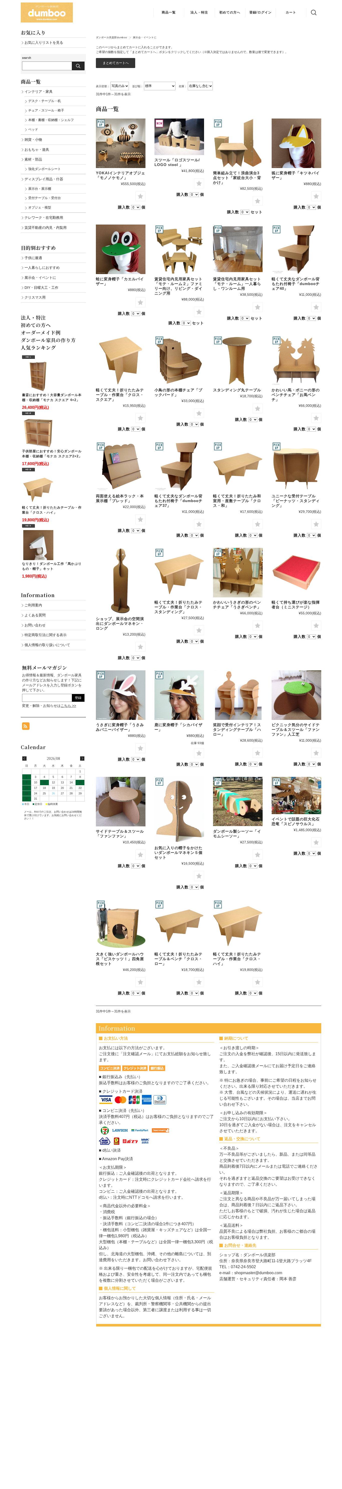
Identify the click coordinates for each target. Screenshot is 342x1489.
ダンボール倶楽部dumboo (111, 37)
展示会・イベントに (40, 278)
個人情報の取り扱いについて (47, 645)
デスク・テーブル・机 (44, 101)
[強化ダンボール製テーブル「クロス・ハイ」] (179, 572)
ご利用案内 (33, 605)
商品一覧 (169, 12)
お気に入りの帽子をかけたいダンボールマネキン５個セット (178, 852)
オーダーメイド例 (41, 332)
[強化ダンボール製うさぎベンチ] (238, 572)
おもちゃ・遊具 (37, 150)
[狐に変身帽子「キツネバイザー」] (296, 143)
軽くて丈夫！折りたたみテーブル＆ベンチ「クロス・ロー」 (178, 959)
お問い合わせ (35, 625)
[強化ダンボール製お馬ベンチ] (296, 360)
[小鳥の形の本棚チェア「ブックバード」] (179, 360)
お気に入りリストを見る (44, 43)
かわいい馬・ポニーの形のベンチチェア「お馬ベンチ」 (296, 395)
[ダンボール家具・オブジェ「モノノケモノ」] (120, 143)
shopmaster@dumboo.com (258, 1273)
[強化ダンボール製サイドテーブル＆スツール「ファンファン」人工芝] (296, 695)
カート (291, 12)
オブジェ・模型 (39, 207)
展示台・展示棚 (39, 189)
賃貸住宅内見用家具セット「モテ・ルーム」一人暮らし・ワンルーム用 (237, 284)
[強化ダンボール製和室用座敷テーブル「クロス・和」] (238, 466)
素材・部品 (33, 159)
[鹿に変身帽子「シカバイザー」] (179, 695)
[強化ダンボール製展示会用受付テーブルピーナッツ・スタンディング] (296, 466)
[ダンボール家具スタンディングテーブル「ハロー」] (238, 695)
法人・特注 (199, 12)
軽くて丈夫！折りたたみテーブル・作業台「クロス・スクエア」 (120, 395)
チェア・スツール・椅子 (46, 110)
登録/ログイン (260, 12)
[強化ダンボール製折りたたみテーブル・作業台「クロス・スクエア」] (120, 360)
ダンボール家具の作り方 (48, 340)
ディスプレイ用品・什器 (44, 179)
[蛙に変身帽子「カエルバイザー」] (120, 249)
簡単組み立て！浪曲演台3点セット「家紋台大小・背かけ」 (237, 178)
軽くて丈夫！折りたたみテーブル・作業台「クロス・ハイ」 (237, 959)
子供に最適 (33, 258)
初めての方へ (229, 12)
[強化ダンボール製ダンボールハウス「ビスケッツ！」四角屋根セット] (120, 924)
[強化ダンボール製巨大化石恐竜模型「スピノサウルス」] (296, 795)
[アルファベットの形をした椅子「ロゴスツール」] (179, 137)
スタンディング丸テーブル (237, 390)
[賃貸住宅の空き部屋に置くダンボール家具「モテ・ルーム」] (238, 249)
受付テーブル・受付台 (44, 198)
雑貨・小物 (33, 140)
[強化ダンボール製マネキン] (179, 810)
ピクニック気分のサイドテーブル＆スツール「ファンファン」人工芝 (296, 729)
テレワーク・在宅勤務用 (44, 218)
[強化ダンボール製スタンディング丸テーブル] (238, 360)
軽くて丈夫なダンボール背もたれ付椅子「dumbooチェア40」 (296, 284)
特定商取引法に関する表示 (46, 635)
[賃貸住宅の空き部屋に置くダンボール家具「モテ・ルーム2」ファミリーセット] (179, 249)
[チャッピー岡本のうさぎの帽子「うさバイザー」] (120, 695)
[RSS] (26, 727)
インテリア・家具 (39, 92)
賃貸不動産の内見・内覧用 (46, 228)
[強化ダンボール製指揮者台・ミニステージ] (296, 572)
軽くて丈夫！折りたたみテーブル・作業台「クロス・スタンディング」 (178, 607)
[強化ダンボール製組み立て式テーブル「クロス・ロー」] (179, 924)
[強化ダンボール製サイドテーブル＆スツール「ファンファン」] (120, 801)
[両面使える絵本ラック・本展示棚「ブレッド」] (120, 466)
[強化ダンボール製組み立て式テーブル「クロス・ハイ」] (238, 924)
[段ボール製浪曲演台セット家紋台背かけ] (238, 143)
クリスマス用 (35, 297)
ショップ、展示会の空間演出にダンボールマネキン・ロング (120, 623)
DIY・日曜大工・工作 (41, 288)
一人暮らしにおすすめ (42, 268)
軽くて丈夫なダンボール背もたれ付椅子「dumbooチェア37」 (178, 501)
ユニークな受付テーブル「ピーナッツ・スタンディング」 (296, 501)
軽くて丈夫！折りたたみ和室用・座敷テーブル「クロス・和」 (237, 501)
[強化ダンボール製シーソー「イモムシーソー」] (238, 801)
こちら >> (68, 706)
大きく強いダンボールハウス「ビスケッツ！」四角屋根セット (120, 959)
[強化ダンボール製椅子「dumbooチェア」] (296, 249)
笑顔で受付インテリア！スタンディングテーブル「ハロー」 (237, 729)
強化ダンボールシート (44, 169)
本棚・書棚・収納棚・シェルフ (51, 120)
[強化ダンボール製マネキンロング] (120, 581)
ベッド (33, 129)
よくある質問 (35, 615)
